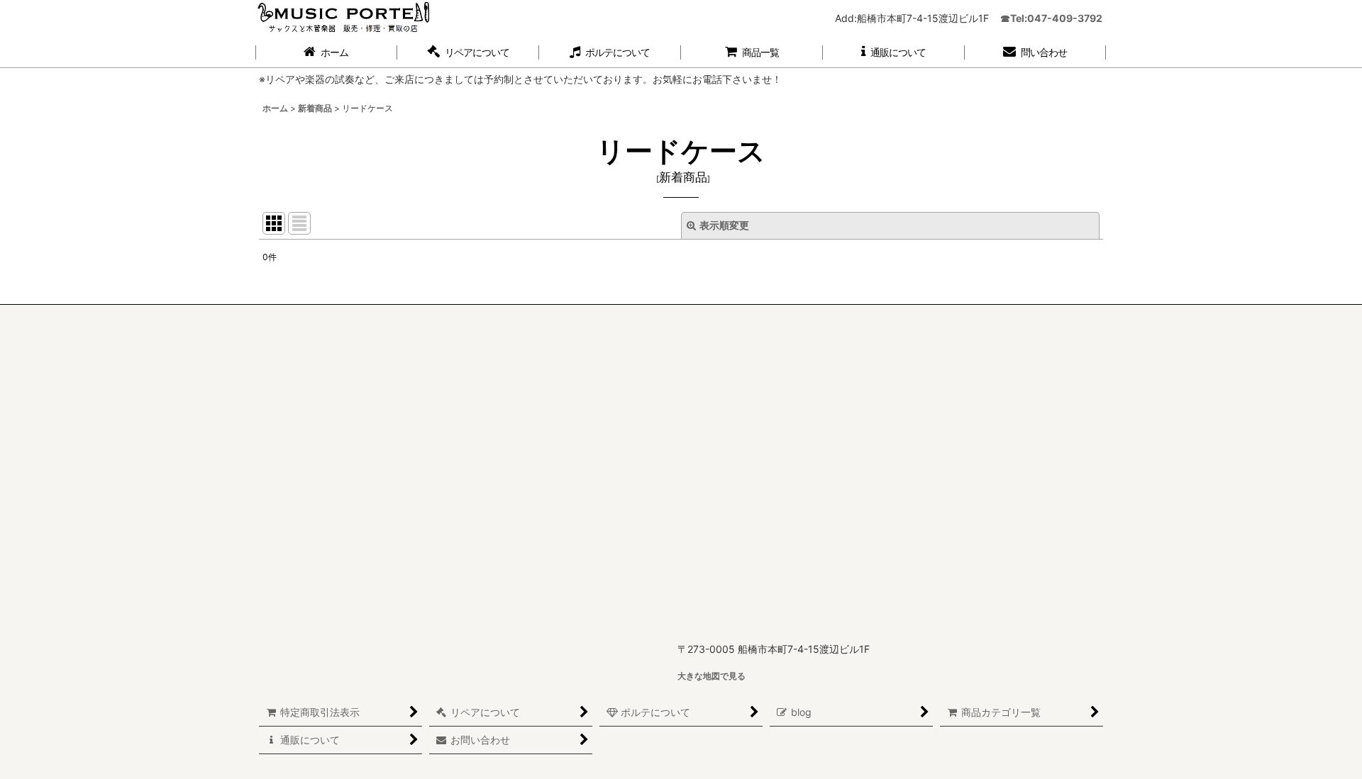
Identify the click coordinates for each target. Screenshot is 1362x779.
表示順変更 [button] (724, 225)
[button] (468, 52)
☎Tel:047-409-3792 (1051, 18)
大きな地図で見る (711, 676)
